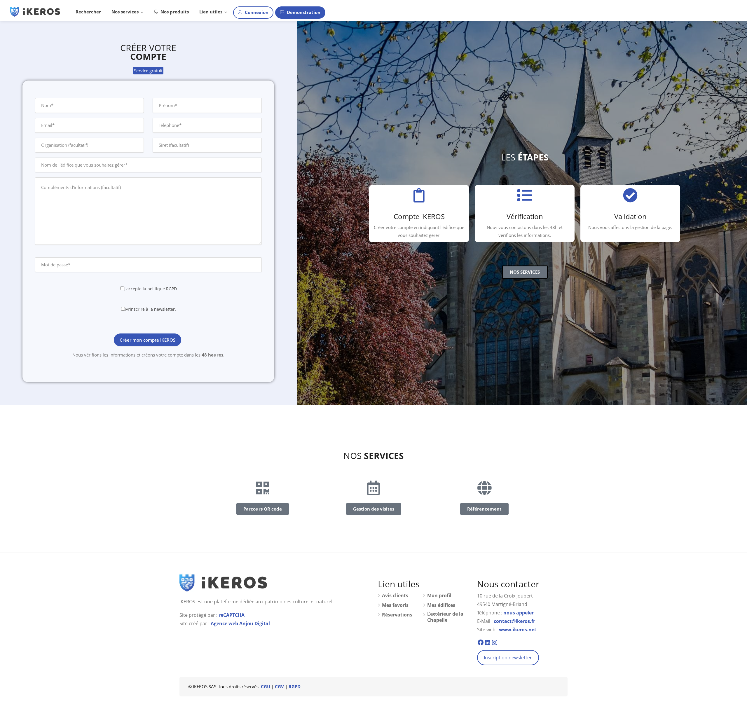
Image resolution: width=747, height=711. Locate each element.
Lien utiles (210, 12)
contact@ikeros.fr (514, 621)
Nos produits (174, 12)
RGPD (295, 686)
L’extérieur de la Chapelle (445, 617)
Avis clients (395, 596)
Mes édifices (441, 605)
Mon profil (439, 596)
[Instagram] (494, 642)
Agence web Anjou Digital (240, 623)
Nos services (125, 12)
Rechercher (88, 12)
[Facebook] (480, 642)
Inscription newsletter (508, 657)
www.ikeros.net (517, 629)
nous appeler (518, 612)
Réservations (397, 615)
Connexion (256, 12)
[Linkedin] (487, 642)
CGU (265, 686)
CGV (279, 686)
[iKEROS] (35, 11)
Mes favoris (395, 605)
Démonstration (303, 12)
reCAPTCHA (232, 615)
